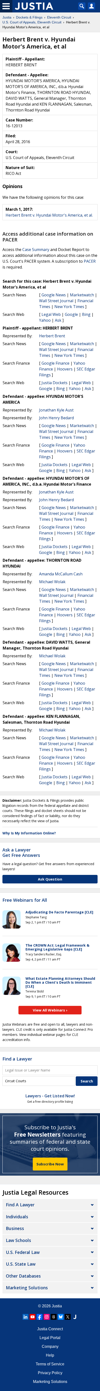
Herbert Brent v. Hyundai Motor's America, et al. (49, 215)
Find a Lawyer (17, 1059)
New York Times (69, 306)
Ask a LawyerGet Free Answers (21, 852)
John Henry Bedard (56, 417)
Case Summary (35, 249)
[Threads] (54, 1317)
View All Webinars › (50, 1010)
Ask (58, 320)
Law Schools (18, 1240)
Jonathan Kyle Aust (56, 410)
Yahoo (45, 320)
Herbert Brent (52, 336)
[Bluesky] (61, 1317)
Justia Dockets (54, 382)
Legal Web (51, 314)
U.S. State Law (20, 1264)
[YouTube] (32, 1317)
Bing (86, 314)
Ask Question (50, 879)
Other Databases (23, 1276)
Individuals (17, 1217)
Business (15, 1228)
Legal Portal (50, 1338)
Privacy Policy (50, 1373)
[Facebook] (39, 1317)
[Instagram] (47, 1317)
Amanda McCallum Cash (61, 574)
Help (50, 1355)
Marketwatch (82, 295)
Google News (54, 295)
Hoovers (65, 369)
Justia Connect (50, 1329)
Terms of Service (50, 1364)
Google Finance (55, 363)
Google (71, 314)
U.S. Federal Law (23, 1252)
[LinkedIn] (25, 1317)
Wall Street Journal (56, 300)
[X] (68, 1317)
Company (50, 1346)
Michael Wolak (52, 581)
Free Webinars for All (24, 900)
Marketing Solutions (27, 1288)
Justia (57, 1306)
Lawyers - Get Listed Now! (50, 1096)
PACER (90, 261)
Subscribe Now (50, 1163)
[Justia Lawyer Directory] (75, 1317)
